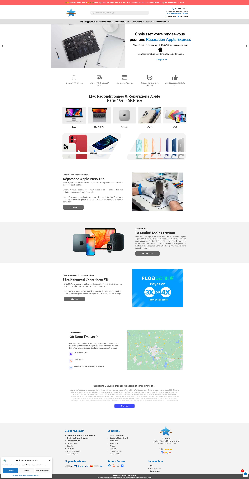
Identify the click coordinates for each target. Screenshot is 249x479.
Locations (113, 449)
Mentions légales (72, 454)
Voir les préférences (42, 471)
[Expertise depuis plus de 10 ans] (175, 77)
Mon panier (184, 17)
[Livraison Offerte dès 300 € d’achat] (99, 77)
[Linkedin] (122, 465)
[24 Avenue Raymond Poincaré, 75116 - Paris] (71, 368)
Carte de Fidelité (115, 454)
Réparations (114, 443)
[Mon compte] (166, 16)
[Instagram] (113, 465)
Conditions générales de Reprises (77, 438)
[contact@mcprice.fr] (71, 354)
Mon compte (172, 17)
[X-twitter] (118, 465)
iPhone (149, 127)
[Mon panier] (178, 16)
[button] (49, 460)
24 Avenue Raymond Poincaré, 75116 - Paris (89, 366)
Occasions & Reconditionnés (119, 438)
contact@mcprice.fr (80, 352)
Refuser (26, 471)
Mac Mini (124, 127)
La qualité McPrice (116, 451)
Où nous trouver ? (72, 443)
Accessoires (114, 441)
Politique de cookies (17, 475)
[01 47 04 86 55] (173, 9)
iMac (74, 127)
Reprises (112, 446)
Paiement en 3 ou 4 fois (124, 83)
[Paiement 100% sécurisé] (74, 77)
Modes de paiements (73, 451)
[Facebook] (109, 465)
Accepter (10, 471)
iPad (175, 127)
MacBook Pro (99, 127)
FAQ (151, 466)
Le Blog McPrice (155, 468)
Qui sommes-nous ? (73, 441)
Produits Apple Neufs (117, 435)
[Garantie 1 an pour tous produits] (149, 77)
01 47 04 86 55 (181, 9)
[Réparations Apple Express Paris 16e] (124, 46)
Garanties (70, 446)
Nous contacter (155, 471)
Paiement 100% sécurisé (74, 83)
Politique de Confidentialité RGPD (31, 475)
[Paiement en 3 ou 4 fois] (124, 77)
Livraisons (70, 449)
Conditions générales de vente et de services (81, 435)
